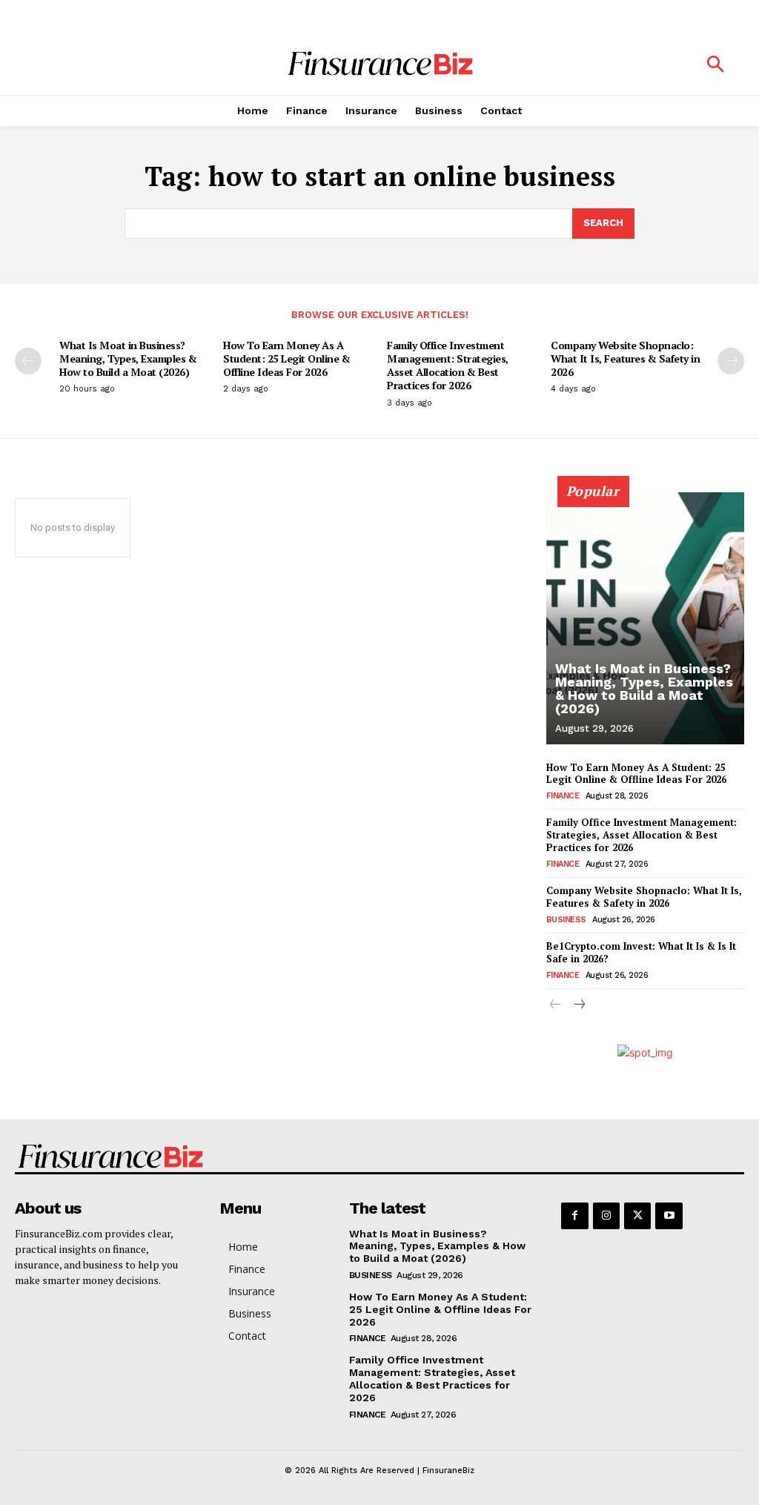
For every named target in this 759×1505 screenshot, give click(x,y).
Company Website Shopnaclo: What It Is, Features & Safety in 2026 (625, 358)
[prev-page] (28, 361)
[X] (637, 1216)
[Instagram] (606, 1216)
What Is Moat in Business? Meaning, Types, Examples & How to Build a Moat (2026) (127, 358)
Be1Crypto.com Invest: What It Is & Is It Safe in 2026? (641, 952)
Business (566, 919)
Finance (563, 796)
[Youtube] (668, 1216)
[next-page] (730, 361)
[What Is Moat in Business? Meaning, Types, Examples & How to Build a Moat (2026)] (645, 618)
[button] (715, 66)
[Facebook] (574, 1216)
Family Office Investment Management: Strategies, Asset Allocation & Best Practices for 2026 (447, 365)
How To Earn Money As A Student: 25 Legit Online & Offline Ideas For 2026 (286, 358)
